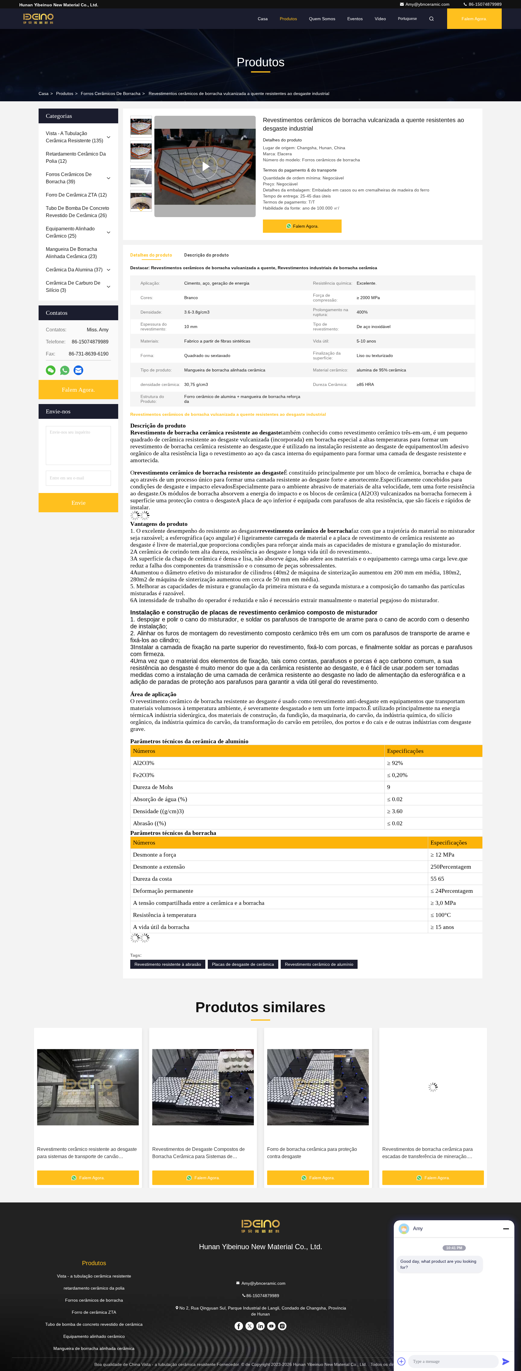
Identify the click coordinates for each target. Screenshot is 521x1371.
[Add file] (401, 1361)
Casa (263, 18)
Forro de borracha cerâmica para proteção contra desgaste (197, 1153)
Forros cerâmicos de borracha (111, 93)
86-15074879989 (485, 4)
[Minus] (506, 1228)
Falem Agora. (474, 18)
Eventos (355, 18)
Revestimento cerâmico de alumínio (319, 964)
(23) (71, 253)
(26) (77, 212)
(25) (70, 232)
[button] (141, 209)
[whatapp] (64, 370)
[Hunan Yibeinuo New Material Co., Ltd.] (38, 18)
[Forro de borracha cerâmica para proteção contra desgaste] (203, 1087)
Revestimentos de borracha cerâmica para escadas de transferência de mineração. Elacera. (312, 1153)
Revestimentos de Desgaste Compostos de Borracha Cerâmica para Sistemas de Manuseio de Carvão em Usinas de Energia (84, 1153)
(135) (74, 137)
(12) (76, 157)
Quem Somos (322, 18)
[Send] (506, 1361)
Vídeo (380, 18)
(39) (69, 178)
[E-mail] (78, 370)
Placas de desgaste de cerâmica (243, 964)
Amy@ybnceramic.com (428, 4)
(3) (73, 286)
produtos (64, 93)
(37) (74, 269)
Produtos (288, 18)
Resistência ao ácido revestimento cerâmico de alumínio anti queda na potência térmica (432, 1153)
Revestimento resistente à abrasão (167, 964)
